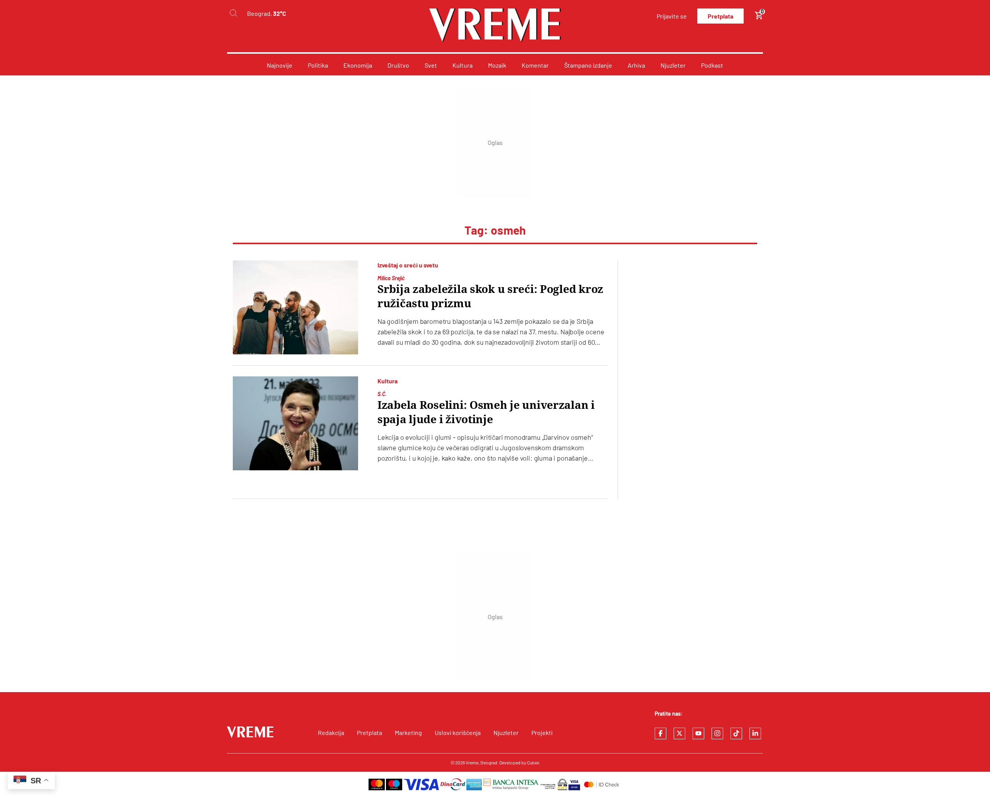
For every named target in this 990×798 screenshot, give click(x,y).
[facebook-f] (660, 733)
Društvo (398, 65)
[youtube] (698, 733)
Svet (431, 65)
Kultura (462, 65)
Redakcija (331, 732)
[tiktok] (736, 733)
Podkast (712, 65)
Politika (318, 65)
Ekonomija (357, 65)
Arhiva (636, 65)
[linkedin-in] (755, 733)
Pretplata (720, 16)
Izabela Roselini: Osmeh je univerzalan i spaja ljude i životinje (486, 412)
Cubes (533, 762)
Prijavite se (672, 16)
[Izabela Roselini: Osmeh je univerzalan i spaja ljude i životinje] (295, 423)
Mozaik (497, 65)
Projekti (542, 732)
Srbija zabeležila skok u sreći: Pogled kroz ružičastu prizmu (490, 296)
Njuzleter (673, 65)
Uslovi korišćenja (458, 732)
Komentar (535, 65)
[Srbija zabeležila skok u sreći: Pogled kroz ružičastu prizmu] (295, 307)
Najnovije (279, 65)
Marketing (408, 732)
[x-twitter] (679, 733)
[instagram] (717, 733)
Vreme (472, 762)
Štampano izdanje (588, 65)
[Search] (233, 13)
